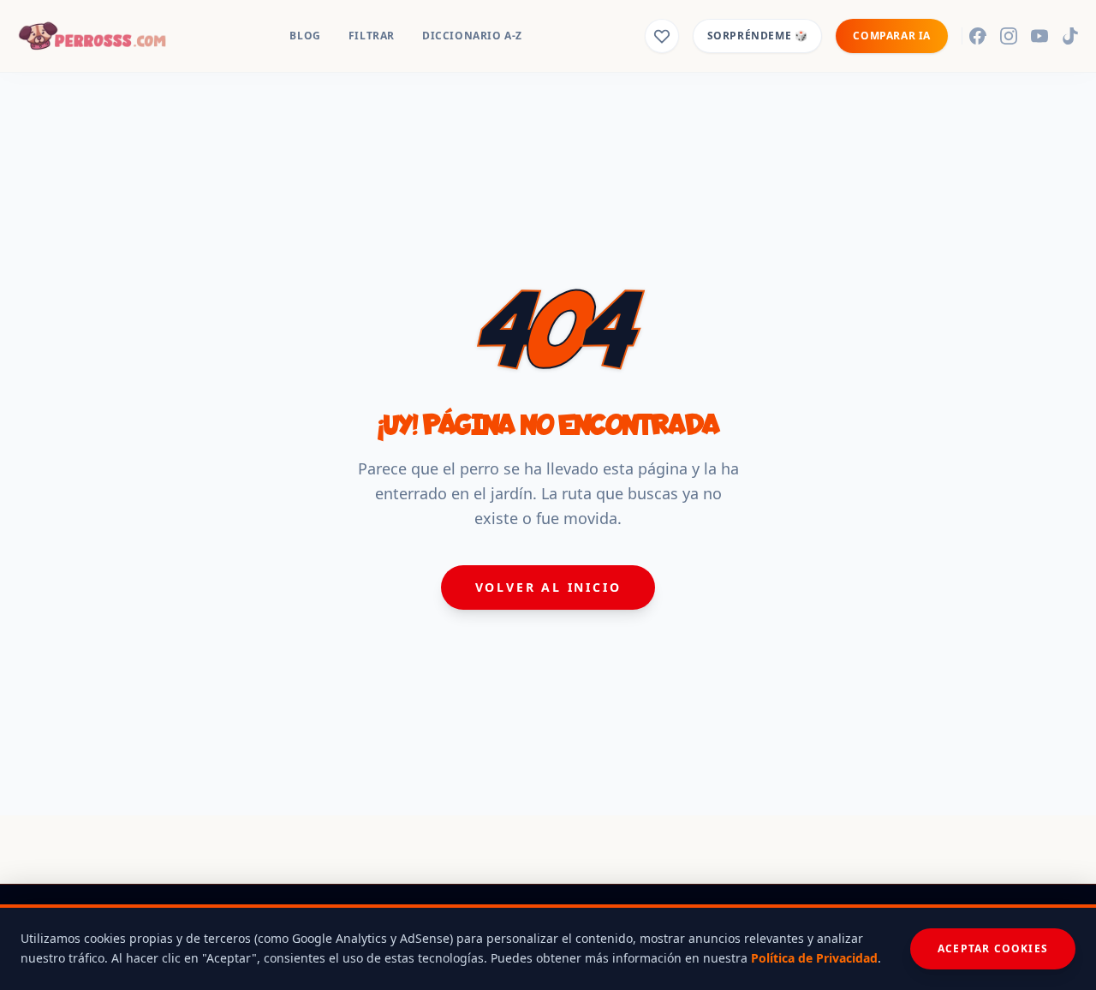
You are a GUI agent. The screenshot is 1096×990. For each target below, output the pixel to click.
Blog (304, 35)
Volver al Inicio (548, 587)
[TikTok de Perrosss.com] (1070, 36)
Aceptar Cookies (993, 948)
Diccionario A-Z (472, 35)
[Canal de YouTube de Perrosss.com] (1039, 36)
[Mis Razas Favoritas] (662, 36)
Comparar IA (892, 35)
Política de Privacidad (814, 958)
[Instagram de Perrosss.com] (1008, 36)
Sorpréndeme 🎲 (757, 35)
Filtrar (371, 35)
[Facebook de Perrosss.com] (977, 36)
